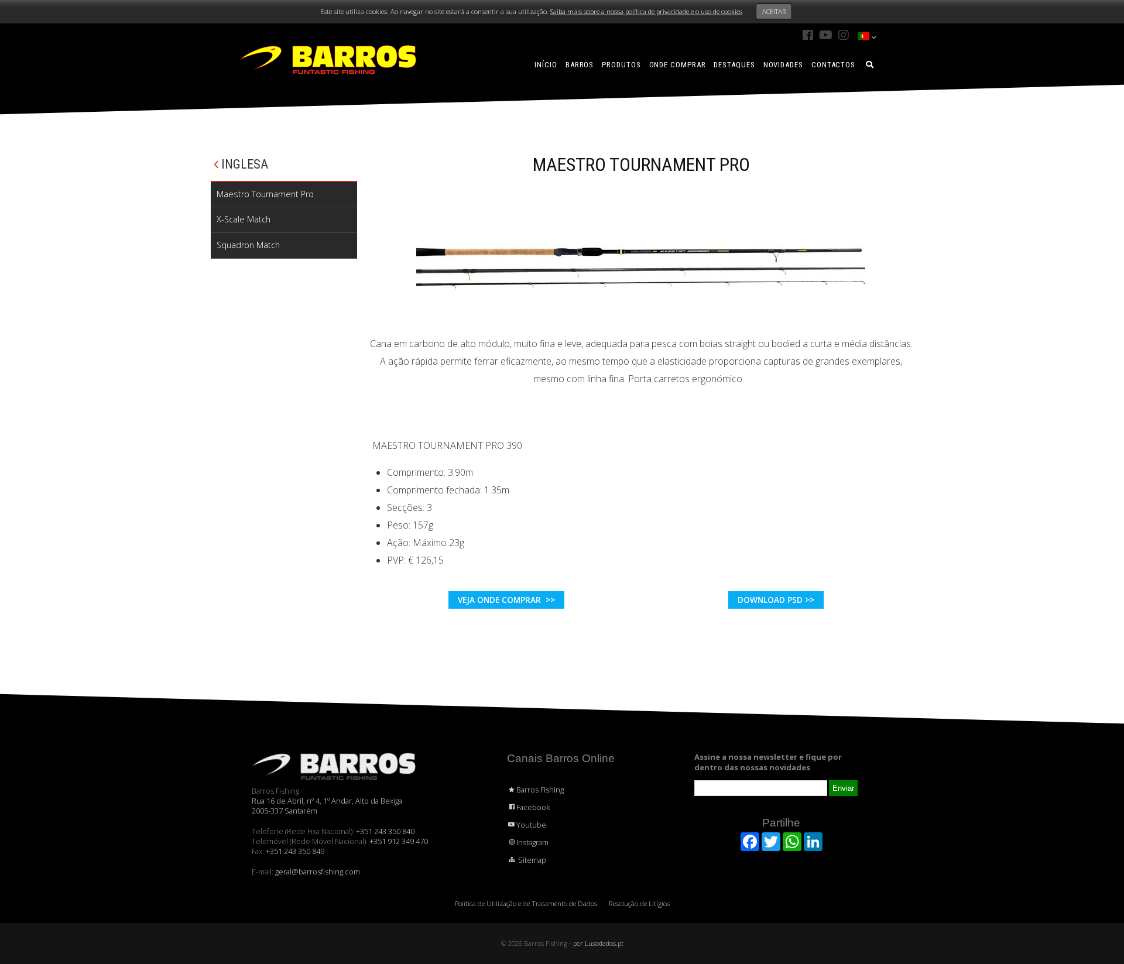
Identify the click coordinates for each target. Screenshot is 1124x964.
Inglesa (243, 164)
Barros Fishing (540, 789)
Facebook (533, 807)
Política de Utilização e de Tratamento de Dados (526, 903)
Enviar (843, 788)
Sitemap (531, 860)
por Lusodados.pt (598, 943)
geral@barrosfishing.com (317, 871)
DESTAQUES (734, 64)
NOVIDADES (783, 64)
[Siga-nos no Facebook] (808, 35)
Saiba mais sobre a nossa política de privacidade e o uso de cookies (646, 11)
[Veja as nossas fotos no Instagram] (843, 35)
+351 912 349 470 (398, 841)
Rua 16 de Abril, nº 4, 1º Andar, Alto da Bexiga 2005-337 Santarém (327, 805)
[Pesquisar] (870, 64)
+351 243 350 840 (385, 831)
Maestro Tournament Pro (265, 194)
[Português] (863, 37)
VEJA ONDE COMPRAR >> (506, 599)
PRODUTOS (621, 64)
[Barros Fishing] (328, 59)
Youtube (531, 824)
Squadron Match (248, 245)
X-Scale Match (243, 219)
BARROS (580, 64)
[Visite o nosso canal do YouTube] (825, 35)
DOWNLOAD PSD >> (776, 599)
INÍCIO (545, 64)
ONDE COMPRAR (677, 64)
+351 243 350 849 (295, 851)
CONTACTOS (833, 64)
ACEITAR (774, 11)
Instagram (532, 842)
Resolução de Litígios (639, 903)
